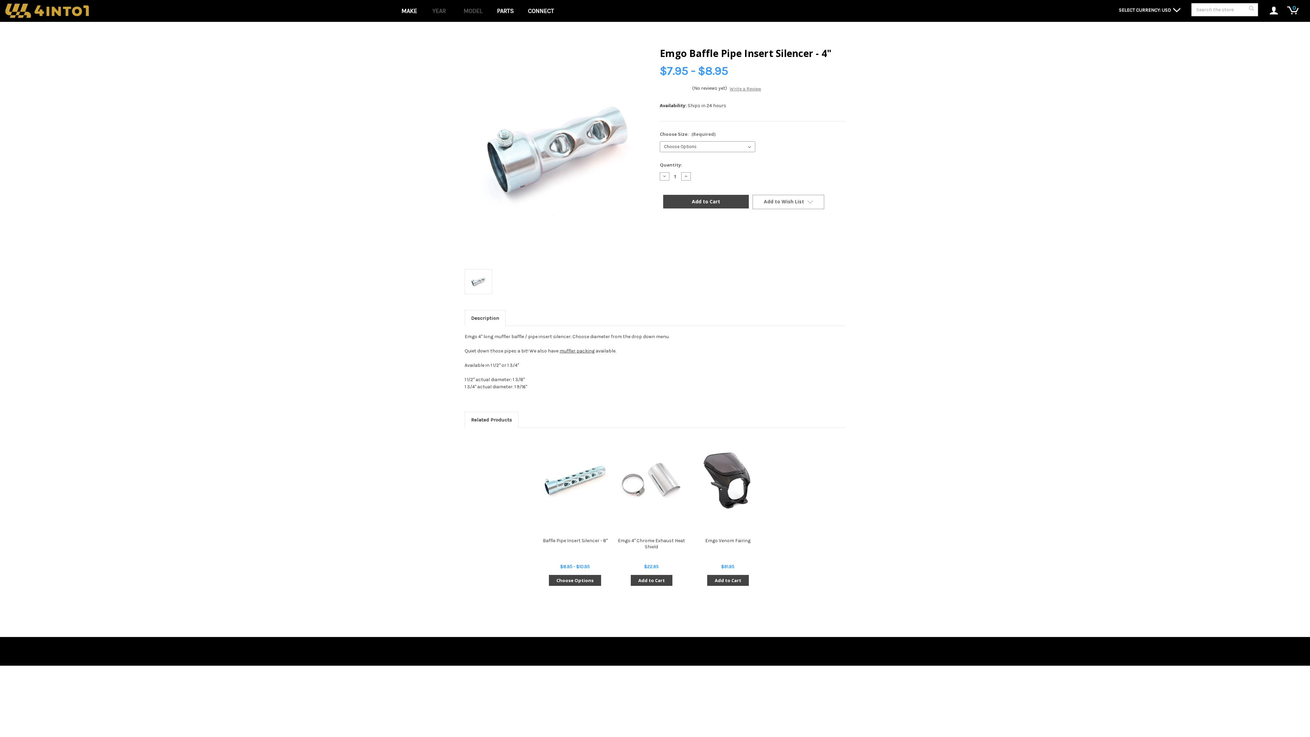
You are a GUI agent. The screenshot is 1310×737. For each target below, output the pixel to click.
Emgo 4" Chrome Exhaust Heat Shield (651, 544)
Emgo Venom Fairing (728, 541)
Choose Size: (687, 134)
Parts (505, 11)
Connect (541, 11)
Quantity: (671, 165)
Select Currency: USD (1145, 10)
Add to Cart (651, 580)
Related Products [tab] (491, 420)
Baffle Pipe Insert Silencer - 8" (575, 541)
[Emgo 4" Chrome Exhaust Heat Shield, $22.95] (651, 480)
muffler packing (577, 351)
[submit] (1251, 10)
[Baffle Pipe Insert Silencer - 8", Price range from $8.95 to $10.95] (575, 480)
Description (485, 318)
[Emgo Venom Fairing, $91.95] (727, 480)
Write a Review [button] (745, 89)
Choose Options (575, 580)
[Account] (1270, 11)
